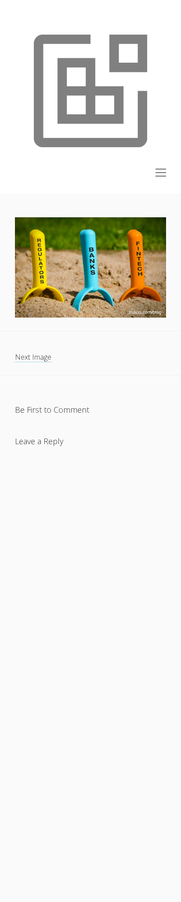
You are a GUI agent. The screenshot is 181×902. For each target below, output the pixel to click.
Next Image (33, 357)
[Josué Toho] (90, 163)
